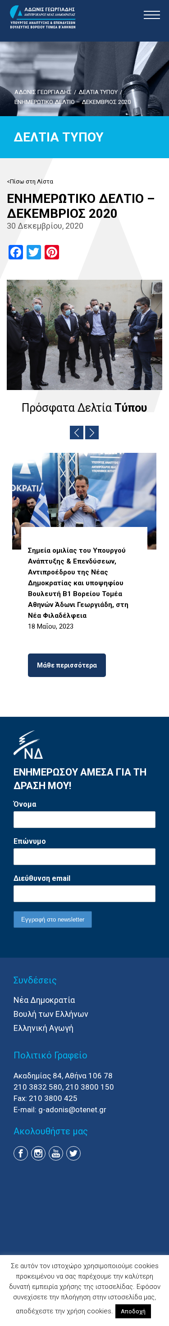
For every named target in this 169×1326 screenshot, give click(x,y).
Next (92, 432)
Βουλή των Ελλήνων (51, 1014)
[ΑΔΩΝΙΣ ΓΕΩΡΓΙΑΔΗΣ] (43, 17)
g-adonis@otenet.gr (72, 1109)
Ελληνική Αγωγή (43, 1028)
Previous (76, 432)
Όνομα (25, 804)
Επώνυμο (30, 841)
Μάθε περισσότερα (67, 665)
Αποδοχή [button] (133, 1311)
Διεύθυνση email (42, 878)
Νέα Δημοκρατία (44, 1000)
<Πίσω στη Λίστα (30, 181)
